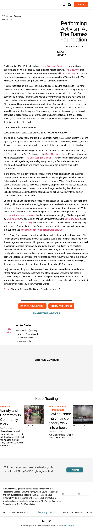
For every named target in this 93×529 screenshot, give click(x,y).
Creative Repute (68, 526)
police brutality (26, 222)
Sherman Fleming (55, 66)
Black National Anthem (56, 154)
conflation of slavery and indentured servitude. (42, 230)
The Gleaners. (73, 70)
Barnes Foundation (32, 306)
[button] (64, 5)
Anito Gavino (24, 325)
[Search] (69, 5)
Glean (7, 289)
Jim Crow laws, (72, 219)
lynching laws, (13, 219)
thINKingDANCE (46, 512)
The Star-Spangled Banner (38, 157)
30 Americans (69, 73)
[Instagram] (50, 521)
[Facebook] (43, 521)
